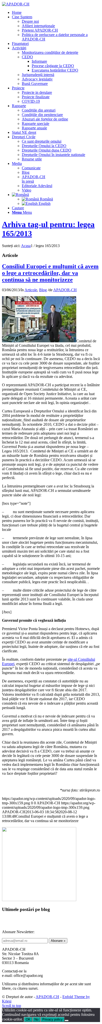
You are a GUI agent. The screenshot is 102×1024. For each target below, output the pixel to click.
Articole (31, 290)
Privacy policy (52, 1019)
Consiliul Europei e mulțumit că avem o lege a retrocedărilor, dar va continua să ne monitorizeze (50, 273)
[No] (67, 1020)
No (36, 1019)
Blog (43, 290)
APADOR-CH (65, 290)
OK (28, 1019)
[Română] (20, 195)
